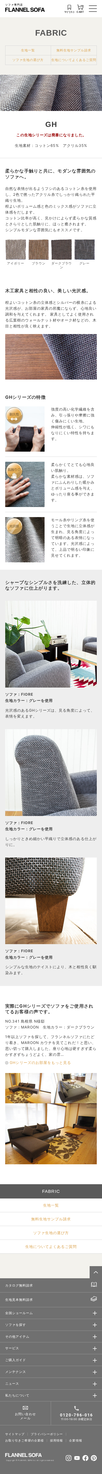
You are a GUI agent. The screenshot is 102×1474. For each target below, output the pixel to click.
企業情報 (75, 1440)
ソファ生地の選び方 (28, 60)
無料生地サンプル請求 (73, 50)
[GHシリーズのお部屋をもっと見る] (6, 1062)
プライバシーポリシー (47, 1434)
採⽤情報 (56, 1440)
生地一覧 (28, 50)
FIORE (27, 694)
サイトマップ (15, 1434)
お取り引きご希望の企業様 (24, 1440)
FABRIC (51, 32)
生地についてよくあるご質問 (74, 60)
